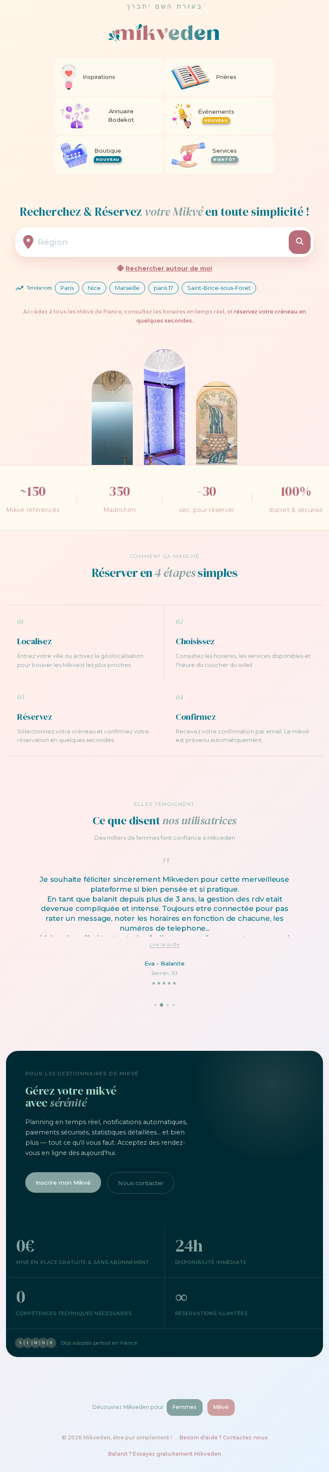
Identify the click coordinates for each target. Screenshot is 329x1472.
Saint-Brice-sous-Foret (219, 287)
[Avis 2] (161, 1005)
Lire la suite (164, 944)
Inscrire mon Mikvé (63, 1182)
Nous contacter (141, 1182)
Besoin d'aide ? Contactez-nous (223, 1437)
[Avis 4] (173, 1005)
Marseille (127, 287)
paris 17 (163, 287)
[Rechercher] (300, 242)
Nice (94, 287)
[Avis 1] (155, 1005)
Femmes (185, 1407)
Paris (67, 287)
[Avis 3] (167, 1005)
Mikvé (221, 1407)
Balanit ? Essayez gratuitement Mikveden (164, 1454)
